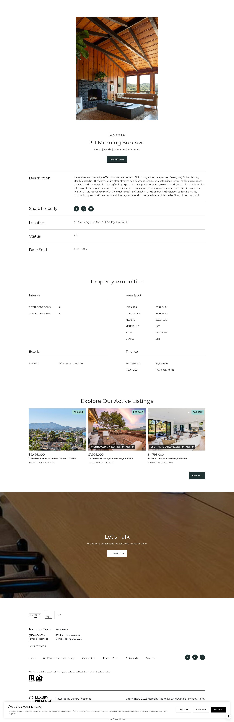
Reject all (184, 710)
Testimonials (132, 658)
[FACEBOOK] (187, 657)
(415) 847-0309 (37, 635)
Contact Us (151, 658)
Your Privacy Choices (117, 719)
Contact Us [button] (117, 553)
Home (32, 658)
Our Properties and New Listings (58, 658)
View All (197, 475)
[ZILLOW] (195, 657)
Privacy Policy (196, 698)
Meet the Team (110, 658)
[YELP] (202, 657)
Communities (88, 658)
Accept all (218, 710)
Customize (201, 710)
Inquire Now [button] (117, 159)
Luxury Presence (81, 698)
